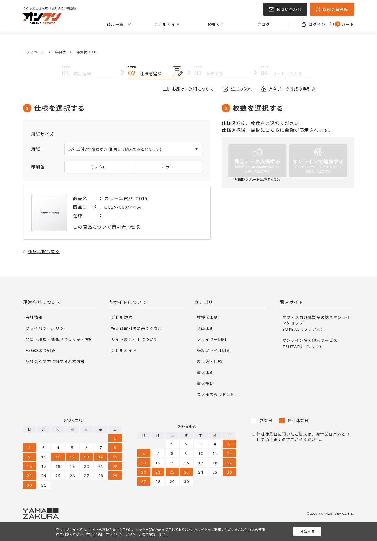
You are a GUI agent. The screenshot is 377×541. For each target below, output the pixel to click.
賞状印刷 (205, 372)
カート (345, 24)
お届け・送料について (193, 89)
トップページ (34, 51)
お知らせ (215, 24)
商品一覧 (115, 24)
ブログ (263, 24)
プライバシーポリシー (47, 328)
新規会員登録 (335, 9)
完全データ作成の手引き (292, 89)
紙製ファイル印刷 (214, 350)
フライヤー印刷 (212, 339)
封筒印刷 (205, 328)
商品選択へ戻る (44, 251)
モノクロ (98, 166)
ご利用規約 (121, 317)
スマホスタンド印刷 (216, 394)
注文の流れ (241, 89)
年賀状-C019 (87, 51)
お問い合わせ (289, 9)
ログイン (317, 24)
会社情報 (34, 317)
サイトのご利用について (134, 339)
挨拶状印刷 (207, 317)
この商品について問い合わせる (107, 226)
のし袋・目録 (209, 361)
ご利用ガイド (167, 24)
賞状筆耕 (205, 383)
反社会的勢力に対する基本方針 (55, 361)
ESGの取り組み (40, 350)
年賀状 (60, 51)
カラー (167, 166)
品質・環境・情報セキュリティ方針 (59, 339)
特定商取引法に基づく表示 (136, 328)
